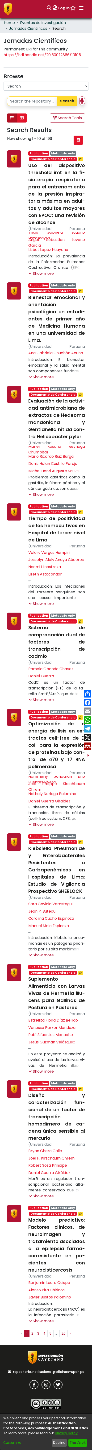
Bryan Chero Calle (45, 1151)
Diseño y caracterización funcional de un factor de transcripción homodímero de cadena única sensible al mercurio (56, 1116)
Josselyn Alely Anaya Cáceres (56, 559)
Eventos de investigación (43, 22)
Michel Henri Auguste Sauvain (55, 471)
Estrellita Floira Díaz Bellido (53, 1020)
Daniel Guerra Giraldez (49, 801)
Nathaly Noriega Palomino (52, 793)
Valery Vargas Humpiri (49, 552)
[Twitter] (58, 1384)
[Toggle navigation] (81, 8)
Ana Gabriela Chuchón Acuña (55, 353)
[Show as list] (12, 118)
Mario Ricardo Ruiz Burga (51, 456)
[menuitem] (55, 8)
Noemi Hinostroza (44, 567)
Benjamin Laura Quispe (49, 1282)
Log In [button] (64, 8)
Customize (12, 1442)
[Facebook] (33, 1384)
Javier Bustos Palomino (49, 1297)
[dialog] (46, 1431)
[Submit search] (49, 8)
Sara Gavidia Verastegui (50, 904)
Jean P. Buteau (41, 911)
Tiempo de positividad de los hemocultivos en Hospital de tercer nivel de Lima (56, 529)
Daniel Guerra (41, 676)
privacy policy (66, 1433)
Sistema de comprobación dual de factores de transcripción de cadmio (56, 641)
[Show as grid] (22, 118)
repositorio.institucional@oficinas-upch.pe (48, 1372)
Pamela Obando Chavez (50, 669)
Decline (59, 1442)
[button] (41, 273)
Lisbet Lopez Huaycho (48, 249)
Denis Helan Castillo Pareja (52, 463)
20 (64, 1333)
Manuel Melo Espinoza (48, 926)
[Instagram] (46, 1384)
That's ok (78, 1442)
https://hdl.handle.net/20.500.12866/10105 (42, 55)
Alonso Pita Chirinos (46, 1290)
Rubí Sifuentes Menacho (50, 1034)
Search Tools (69, 118)
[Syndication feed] (78, 140)
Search (67, 101)
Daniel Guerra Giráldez (49, 1172)
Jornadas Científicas (28, 28)
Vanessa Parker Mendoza (51, 1027)
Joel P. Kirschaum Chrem (51, 1158)
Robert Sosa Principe (47, 1165)
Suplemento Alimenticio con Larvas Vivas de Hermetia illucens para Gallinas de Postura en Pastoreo (56, 993)
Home (9, 22)
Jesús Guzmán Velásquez (51, 1042)
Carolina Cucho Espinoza (51, 918)
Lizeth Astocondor (45, 574)
